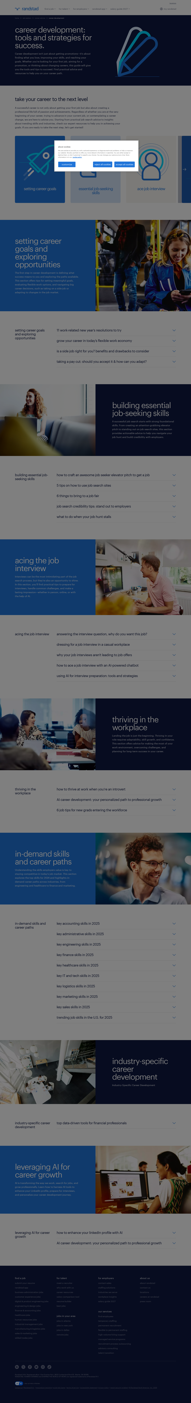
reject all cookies (102, 164)
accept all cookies (124, 164)
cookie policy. (77, 157)
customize (67, 164)
